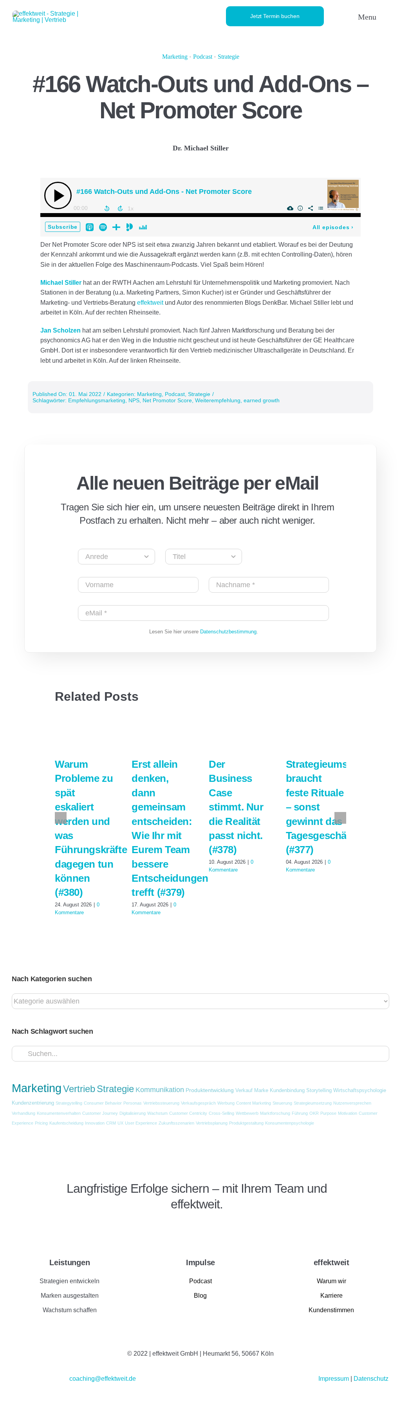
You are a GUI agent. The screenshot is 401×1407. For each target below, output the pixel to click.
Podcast (202, 56)
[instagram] (67, 1228)
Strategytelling (69, 1103)
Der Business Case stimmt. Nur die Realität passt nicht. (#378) (236, 806)
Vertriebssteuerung (161, 1103)
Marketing (175, 56)
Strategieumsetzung (313, 1103)
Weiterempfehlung (217, 400)
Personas (132, 1103)
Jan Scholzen (60, 330)
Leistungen (69, 1262)
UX (120, 1123)
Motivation (347, 1113)
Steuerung (282, 1103)
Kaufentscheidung (66, 1123)
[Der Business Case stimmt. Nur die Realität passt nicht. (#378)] (239, 733)
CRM (111, 1123)
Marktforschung (275, 1113)
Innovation (95, 1123)
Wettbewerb (247, 1113)
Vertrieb (79, 1089)
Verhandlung (23, 1113)
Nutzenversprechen (352, 1103)
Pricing (41, 1123)
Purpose (328, 1113)
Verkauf (244, 1090)
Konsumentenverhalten (59, 1113)
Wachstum (157, 1113)
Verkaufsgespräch (198, 1103)
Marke (261, 1090)
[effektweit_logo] (58, 13)
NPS (133, 400)
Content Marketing (253, 1103)
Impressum (334, 1378)
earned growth (262, 400)
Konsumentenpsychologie (289, 1123)
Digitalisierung (132, 1113)
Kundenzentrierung (33, 1103)
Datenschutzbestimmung (228, 632)
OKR (314, 1113)
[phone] (107, 1228)
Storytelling (319, 1090)
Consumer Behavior (103, 1103)
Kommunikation (159, 1090)
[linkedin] (53, 1228)
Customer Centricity (188, 1113)
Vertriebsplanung (212, 1123)
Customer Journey (100, 1113)
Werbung (226, 1103)
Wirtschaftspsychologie (359, 1090)
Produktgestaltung (246, 1123)
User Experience (141, 1123)
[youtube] (80, 1228)
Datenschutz (371, 1378)
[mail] (93, 1228)
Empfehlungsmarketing (96, 400)
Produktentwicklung (210, 1090)
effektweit (151, 302)
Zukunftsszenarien (176, 1123)
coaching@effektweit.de (102, 1378)
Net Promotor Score (167, 400)
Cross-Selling (221, 1113)
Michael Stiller (60, 282)
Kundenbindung (287, 1090)
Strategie (228, 56)
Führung (300, 1113)
